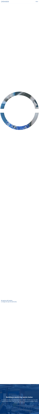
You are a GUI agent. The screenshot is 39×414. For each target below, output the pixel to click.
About (37, 1)
